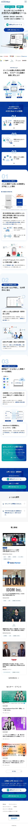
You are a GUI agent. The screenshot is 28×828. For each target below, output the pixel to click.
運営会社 (4, 804)
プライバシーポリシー (13, 804)
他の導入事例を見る (13, 678)
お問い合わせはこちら (13, 30)
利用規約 (15, 806)
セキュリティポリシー (7, 806)
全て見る (14, 771)
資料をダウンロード (13, 24)
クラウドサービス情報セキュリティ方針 (10, 811)
